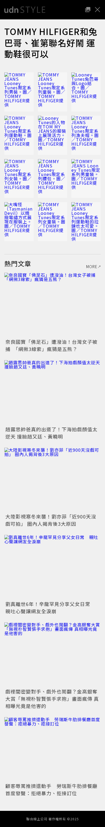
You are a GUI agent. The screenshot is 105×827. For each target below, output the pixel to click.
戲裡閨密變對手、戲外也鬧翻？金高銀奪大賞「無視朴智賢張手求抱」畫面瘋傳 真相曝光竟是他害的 (52, 698)
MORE (91, 266)
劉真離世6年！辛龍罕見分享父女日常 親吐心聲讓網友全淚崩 (50, 607)
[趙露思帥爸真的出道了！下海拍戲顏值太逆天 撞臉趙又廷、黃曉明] (52, 392)
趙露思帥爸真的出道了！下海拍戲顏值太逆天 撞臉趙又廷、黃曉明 (51, 433)
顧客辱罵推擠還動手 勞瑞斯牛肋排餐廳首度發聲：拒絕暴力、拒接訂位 (51, 789)
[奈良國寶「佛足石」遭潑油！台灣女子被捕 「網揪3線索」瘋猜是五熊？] (52, 305)
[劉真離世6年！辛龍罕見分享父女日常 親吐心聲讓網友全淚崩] (52, 567)
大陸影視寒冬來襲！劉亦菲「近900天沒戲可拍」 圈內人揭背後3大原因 (50, 520)
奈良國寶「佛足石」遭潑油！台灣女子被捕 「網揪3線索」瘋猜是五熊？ (51, 345)
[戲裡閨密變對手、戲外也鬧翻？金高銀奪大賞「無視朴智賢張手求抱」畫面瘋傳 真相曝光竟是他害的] (52, 654)
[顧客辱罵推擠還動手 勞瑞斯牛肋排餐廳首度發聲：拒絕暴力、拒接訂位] (52, 749)
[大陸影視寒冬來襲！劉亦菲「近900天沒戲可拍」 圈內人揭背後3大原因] (52, 480)
